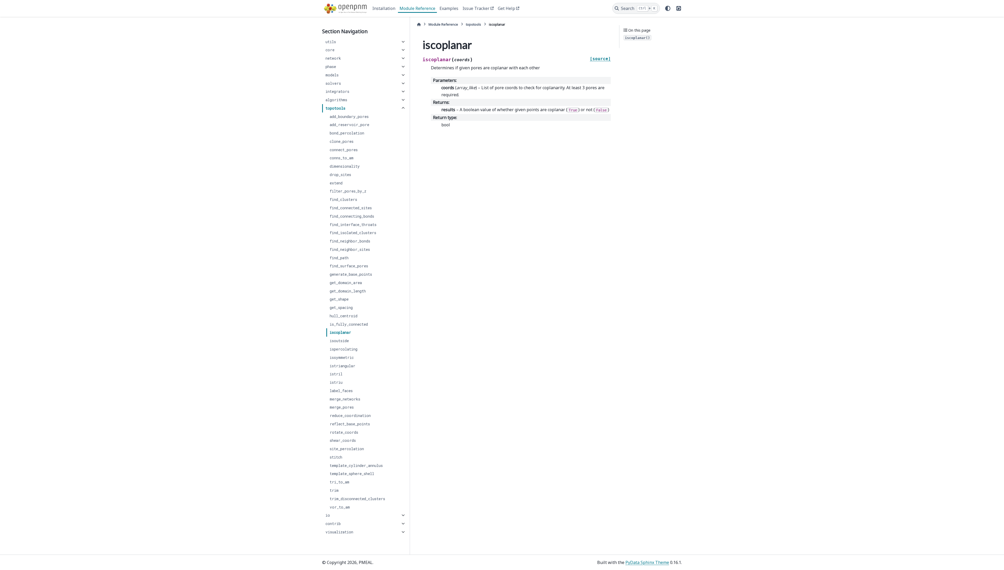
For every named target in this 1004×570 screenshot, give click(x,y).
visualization (339, 531)
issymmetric (342, 357)
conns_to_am (341, 157)
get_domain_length (348, 291)
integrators (337, 91)
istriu (336, 382)
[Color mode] (668, 8)
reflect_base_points (350, 423)
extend (336, 182)
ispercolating (343, 349)
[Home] (419, 24)
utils (331, 41)
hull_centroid (343, 315)
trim (334, 490)
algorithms (336, 99)
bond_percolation (347, 133)
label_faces (341, 390)
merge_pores (342, 407)
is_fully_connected (349, 324)
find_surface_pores (349, 265)
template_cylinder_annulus (356, 465)
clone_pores (341, 141)
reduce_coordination (350, 415)
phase (331, 66)
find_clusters (343, 199)
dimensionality (345, 166)
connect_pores (344, 149)
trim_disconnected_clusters (357, 498)
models (332, 74)
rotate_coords (344, 432)
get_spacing (341, 307)
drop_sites (340, 174)
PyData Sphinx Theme (647, 562)
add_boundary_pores (349, 116)
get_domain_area (346, 282)
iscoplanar (340, 332)
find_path (339, 257)
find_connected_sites (351, 207)
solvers (333, 83)
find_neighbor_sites (350, 249)
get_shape (339, 299)
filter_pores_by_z (348, 191)
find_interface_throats (353, 224)
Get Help (506, 8)
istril (336, 373)
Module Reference (417, 8)
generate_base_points (351, 274)
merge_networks (345, 399)
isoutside (339, 340)
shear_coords (343, 440)
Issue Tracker (476, 8)
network (333, 58)
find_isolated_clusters (353, 232)
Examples (449, 8)
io (328, 515)
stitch (336, 457)
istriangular (342, 365)
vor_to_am (340, 507)
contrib (333, 523)
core (330, 49)
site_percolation (347, 448)
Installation (383, 8)
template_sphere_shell (352, 473)
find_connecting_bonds (352, 216)
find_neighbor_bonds (350, 241)
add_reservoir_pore (349, 124)
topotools (335, 108)
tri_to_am (339, 481)
